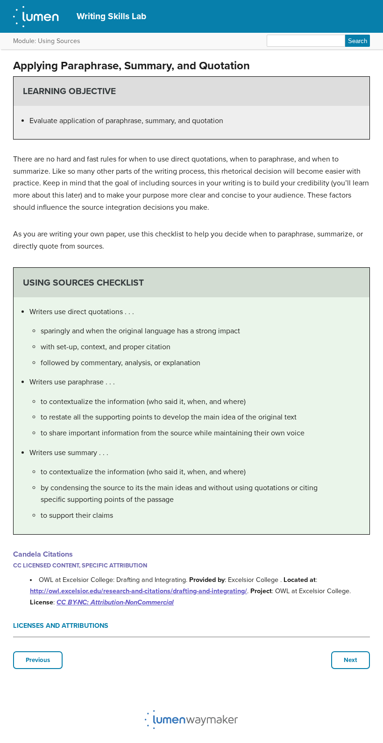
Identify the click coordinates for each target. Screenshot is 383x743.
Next (350, 660)
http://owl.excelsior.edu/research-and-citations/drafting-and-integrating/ (138, 591)
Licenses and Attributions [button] (60, 626)
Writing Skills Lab (111, 16)
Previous (38, 660)
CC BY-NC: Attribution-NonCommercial (115, 602)
